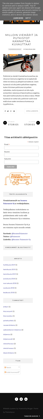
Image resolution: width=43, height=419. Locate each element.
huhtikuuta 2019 (9, 265)
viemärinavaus (8, 348)
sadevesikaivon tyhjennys (12, 330)
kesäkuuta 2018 (8, 292)
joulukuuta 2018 (9, 279)
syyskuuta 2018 (8, 288)
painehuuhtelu (8, 320)
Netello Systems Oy (11, 408)
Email (7, 144)
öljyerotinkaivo (8, 353)
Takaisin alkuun (31, 416)
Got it (28, 18)
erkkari (5, 307)
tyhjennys (6, 334)
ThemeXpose (10, 412)
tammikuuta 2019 (9, 274)
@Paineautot (15, 237)
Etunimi (7, 152)
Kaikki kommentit (12, 372)
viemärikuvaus (15, 49)
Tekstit (8, 367)
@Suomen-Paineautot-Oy (21, 240)
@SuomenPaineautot (20, 234)
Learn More (18, 18)
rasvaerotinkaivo (9, 325)
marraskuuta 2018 (9, 283)
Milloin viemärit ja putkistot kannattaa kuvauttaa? (21, 39)
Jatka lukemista (32, 111)
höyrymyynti (7, 311)
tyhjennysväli (8, 339)
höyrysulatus (7, 316)
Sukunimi (7, 159)
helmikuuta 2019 (9, 269)
